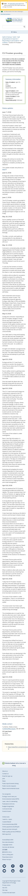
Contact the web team (8, 892)
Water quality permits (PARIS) (10, 832)
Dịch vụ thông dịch (7, 854)
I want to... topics (7, 819)
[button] (14, 32)
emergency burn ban (15, 3)
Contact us (5, 773)
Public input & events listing (10, 783)
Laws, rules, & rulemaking (9, 801)
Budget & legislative (8, 806)
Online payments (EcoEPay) (10, 827)
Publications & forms (8, 804)
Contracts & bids (7, 809)
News (4, 781)
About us (5, 771)
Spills (14, 37)
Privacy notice (6, 885)
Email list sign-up (7, 776)
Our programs (6, 794)
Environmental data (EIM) (9, 824)
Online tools (5, 817)
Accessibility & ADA (7, 840)
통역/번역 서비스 (7, 852)
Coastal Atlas (6, 822)
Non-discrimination (8, 842)
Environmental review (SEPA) (10, 799)
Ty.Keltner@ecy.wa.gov (9, 729)
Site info (4, 888)
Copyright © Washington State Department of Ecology (11, 882)
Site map (4, 890)
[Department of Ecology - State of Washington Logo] (14, 20)
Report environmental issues (10, 788)
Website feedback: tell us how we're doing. (15, 764)
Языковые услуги (7, 857)
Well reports (6, 834)
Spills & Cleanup (7, 37)
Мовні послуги (6, 859)
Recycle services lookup (9, 829)
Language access (7, 845)
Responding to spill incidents (10, 41)
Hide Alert (23, 3)
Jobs (3, 778)
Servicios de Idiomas (8, 847)
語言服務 (4, 849)
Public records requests (9, 786)
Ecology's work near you (9, 796)
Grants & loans (6, 811)
